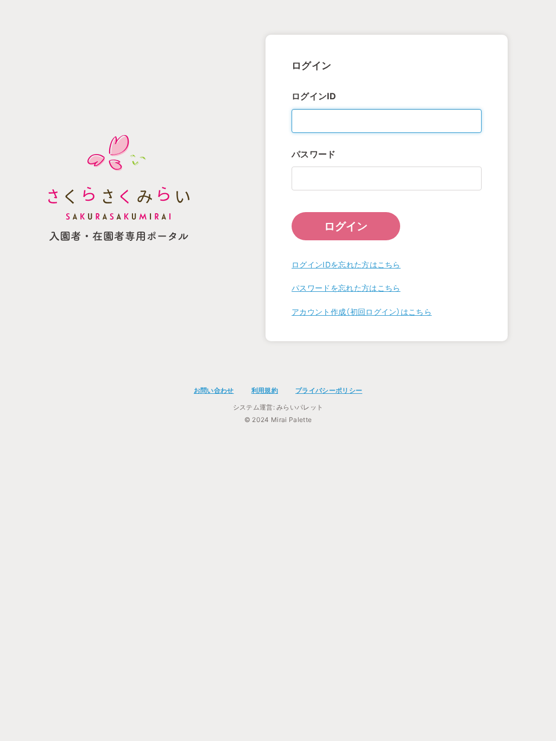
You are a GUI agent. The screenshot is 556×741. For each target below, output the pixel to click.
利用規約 (264, 390)
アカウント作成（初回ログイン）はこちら (362, 311)
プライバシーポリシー (328, 390)
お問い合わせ (214, 390)
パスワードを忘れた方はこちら (346, 287)
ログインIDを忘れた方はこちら (346, 264)
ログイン (346, 226)
